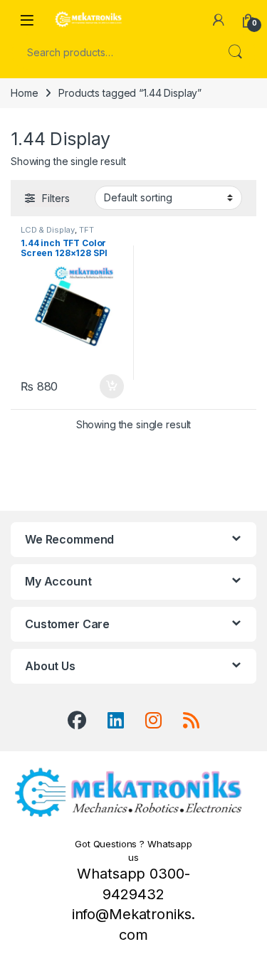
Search (235, 52)
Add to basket (107, 386)
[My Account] (218, 19)
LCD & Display (48, 230)
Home (24, 93)
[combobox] (113, 52)
